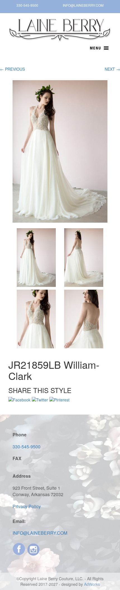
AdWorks (92, 584)
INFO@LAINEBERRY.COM (83, 5)
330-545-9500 (27, 5)
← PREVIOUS (12, 69)
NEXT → (112, 69)
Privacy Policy (27, 506)
